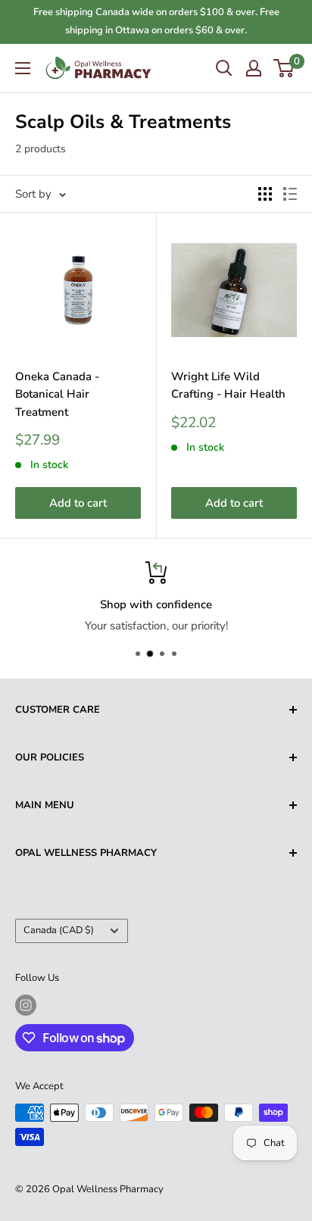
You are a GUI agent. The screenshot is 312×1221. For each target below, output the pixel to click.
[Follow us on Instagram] (25, 1005)
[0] (284, 68)
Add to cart (78, 503)
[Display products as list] (290, 194)
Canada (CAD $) (58, 930)
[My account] (253, 68)
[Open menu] (22, 68)
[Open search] (224, 68)
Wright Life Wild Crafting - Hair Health (228, 385)
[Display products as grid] (265, 194)
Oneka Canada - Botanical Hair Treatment (57, 394)
